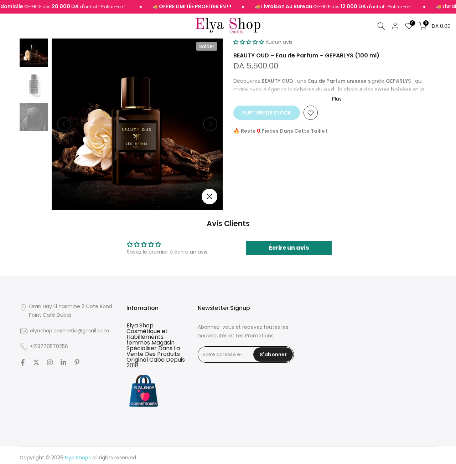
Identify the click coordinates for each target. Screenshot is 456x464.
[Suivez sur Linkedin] (63, 362)
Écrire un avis (289, 248)
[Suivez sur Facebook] (23, 362)
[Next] (210, 124)
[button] (248, 42)
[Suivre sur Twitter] (36, 362)
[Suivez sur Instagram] (50, 362)
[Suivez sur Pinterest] (77, 362)
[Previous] (64, 124)
